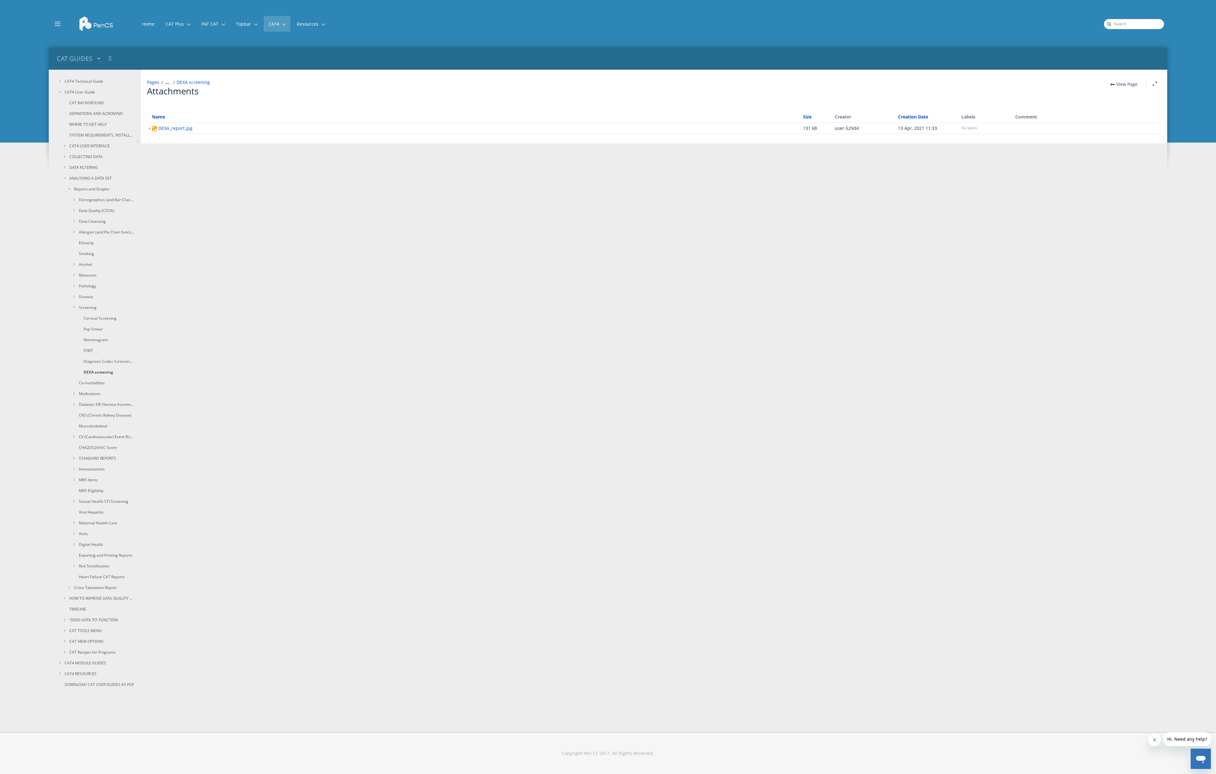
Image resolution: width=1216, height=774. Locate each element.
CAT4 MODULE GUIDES (85, 663)
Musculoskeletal (93, 426)
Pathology (87, 286)
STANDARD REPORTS (97, 458)
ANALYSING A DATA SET (90, 178)
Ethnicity (86, 243)
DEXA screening (98, 372)
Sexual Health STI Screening (103, 501)
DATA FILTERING (83, 167)
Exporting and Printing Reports (105, 555)
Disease (86, 296)
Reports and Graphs (91, 189)
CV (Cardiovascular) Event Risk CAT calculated (106, 436)
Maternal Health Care (98, 523)
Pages (153, 82)
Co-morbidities (92, 383)
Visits (83, 533)
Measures (88, 275)
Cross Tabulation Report (95, 587)
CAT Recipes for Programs (92, 652)
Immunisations (92, 469)
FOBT (88, 350)
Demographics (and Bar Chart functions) (106, 199)
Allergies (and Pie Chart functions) (106, 232)
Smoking (86, 253)
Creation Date (913, 117)
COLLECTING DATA (86, 156)
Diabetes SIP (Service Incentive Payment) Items (106, 404)
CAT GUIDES (74, 58)
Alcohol (85, 264)
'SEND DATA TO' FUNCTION (93, 620)
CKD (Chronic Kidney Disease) (105, 415)
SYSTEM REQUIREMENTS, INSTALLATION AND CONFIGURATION (101, 135)
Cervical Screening (100, 318)
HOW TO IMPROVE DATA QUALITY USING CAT (101, 598)
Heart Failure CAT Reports (102, 576)
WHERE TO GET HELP (88, 124)
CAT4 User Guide (80, 92)
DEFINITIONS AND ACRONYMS (96, 113)
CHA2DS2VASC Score (98, 447)
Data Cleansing (92, 221)
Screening (88, 307)
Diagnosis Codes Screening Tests (109, 361)
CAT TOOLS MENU (85, 630)
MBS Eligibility (91, 490)
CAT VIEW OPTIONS (86, 641)
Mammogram (96, 339)
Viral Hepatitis (91, 512)
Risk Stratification (94, 566)
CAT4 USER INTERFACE (89, 146)
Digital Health (91, 544)
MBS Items (88, 480)
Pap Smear (93, 329)
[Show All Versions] (149, 128)
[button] (57, 23)
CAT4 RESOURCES (81, 673)
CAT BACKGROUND (86, 103)
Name (158, 117)
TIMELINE (77, 609)
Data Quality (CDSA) (96, 210)
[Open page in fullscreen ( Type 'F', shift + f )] (1155, 84)
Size (807, 117)
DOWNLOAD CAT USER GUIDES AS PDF (99, 684)
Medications (89, 393)
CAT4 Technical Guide (84, 81)
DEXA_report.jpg (175, 128)
